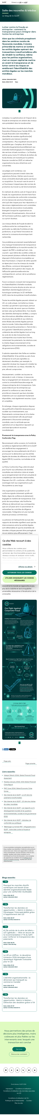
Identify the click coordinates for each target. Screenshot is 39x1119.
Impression (9, 1089)
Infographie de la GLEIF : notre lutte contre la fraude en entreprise (20, 829)
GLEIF (4, 2)
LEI (20, 2)
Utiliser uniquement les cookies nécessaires (19, 579)
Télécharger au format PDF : (14, 827)
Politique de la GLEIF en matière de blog (18, 858)
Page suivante (30, 763)
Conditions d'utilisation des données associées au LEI (19, 1092)
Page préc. (7, 761)
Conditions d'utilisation (23, 1089)
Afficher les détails (25, 567)
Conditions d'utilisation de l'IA (18, 1098)
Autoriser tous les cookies (19, 573)
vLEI (25, 2)
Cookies (29, 1101)
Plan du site (19, 1103)
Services (19, 1049)
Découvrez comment (19, 1054)
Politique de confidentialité (14, 1101)
